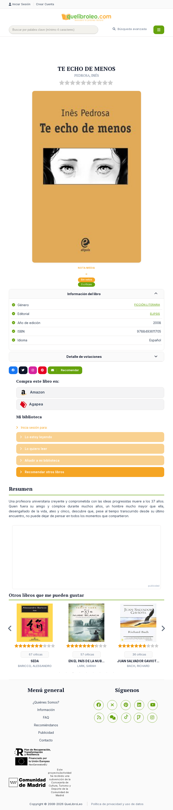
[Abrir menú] (158, 29)
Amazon (37, 392)
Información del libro (84, 294)
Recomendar (69, 370)
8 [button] (107, 672)
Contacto (46, 740)
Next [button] (163, 628)
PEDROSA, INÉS (86, 75)
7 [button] (100, 672)
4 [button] (79, 672)
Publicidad (46, 732)
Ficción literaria (147, 304)
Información (46, 710)
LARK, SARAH (86, 666)
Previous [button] (10, 628)
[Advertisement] (91, 51)
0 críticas (86, 284)
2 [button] (66, 672)
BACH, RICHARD (138, 666)
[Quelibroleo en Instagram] (33, 370)
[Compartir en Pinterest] (42, 370)
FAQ (46, 717)
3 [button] (73, 672)
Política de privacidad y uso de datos (117, 804)
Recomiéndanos (46, 725)
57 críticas (87, 654)
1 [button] (59, 672)
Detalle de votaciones (84, 357)
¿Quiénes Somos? (46, 702)
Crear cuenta (45, 4)
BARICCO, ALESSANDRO (35, 666)
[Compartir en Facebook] (13, 370)
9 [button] (113, 672)
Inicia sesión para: (33, 427)
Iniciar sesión (21, 4)
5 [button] (86, 672)
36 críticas (139, 654)
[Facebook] (99, 705)
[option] (35, 636)
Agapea (36, 404)
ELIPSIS (155, 313)
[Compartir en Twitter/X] (23, 370)
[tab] (86, 294)
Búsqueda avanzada (132, 29)
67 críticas (35, 654)
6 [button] (93, 672)
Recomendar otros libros (44, 472)
